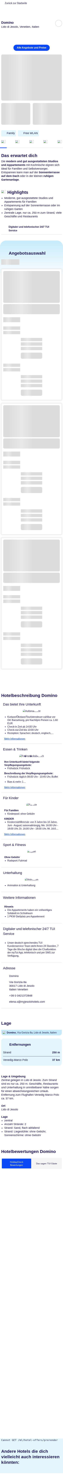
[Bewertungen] (59, 142)
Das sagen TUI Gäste (46, 1163)
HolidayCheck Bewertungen (16, 1163)
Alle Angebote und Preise (31, 47)
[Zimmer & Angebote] (17, 142)
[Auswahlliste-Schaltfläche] (59, 23)
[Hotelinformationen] (31, 142)
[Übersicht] (3, 142)
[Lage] (45, 142)
